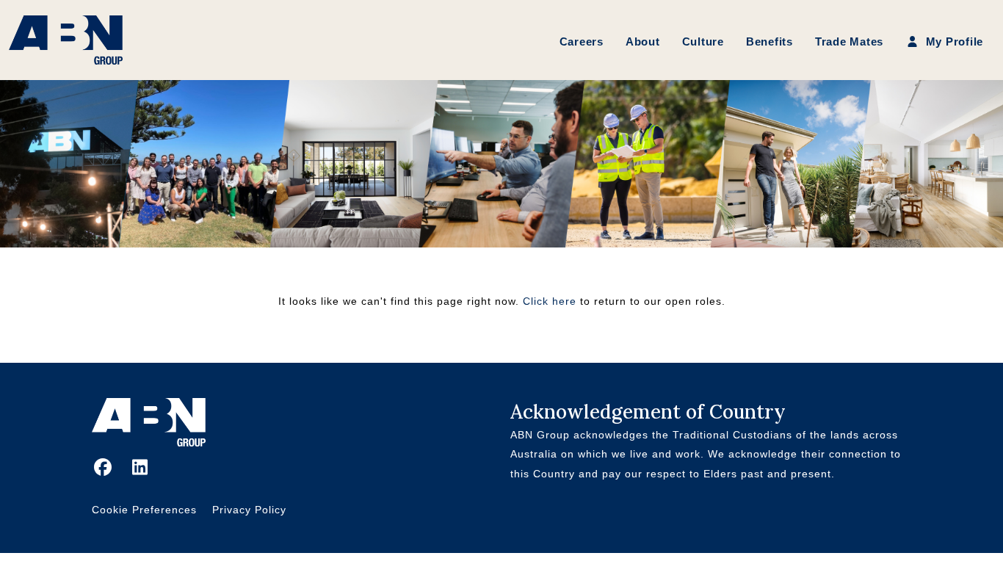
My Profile (952, 41)
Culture (703, 41)
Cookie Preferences (144, 510)
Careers (582, 41)
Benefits (769, 41)
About (643, 41)
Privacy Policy (249, 510)
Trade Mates (849, 41)
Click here (549, 301)
